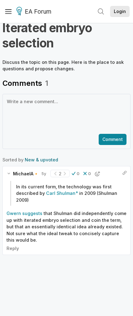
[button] (75, 173)
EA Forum (38, 11)
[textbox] (65, 113)
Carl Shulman (60, 193)
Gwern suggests (24, 213)
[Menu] (8, 11)
